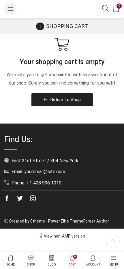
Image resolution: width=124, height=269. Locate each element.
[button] (10, 9)
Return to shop (65, 99)
